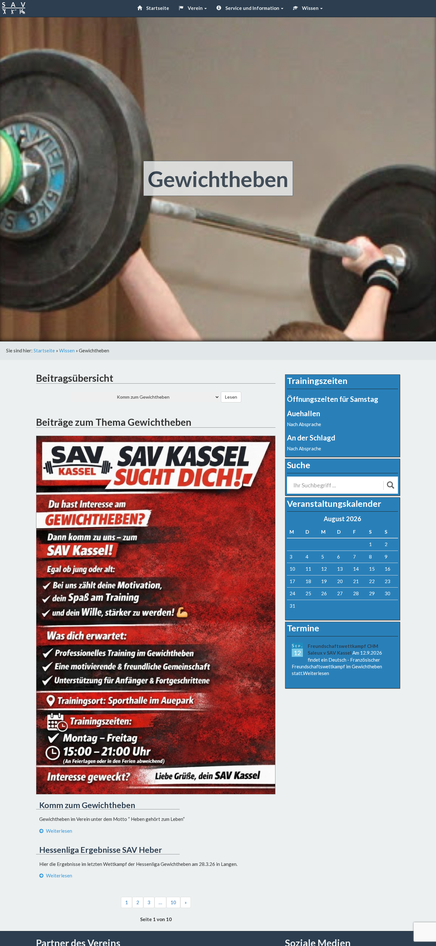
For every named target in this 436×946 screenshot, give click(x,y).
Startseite (157, 8)
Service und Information (252, 8)
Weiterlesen (58, 831)
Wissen (310, 8)
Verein (195, 8)
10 (173, 902)
